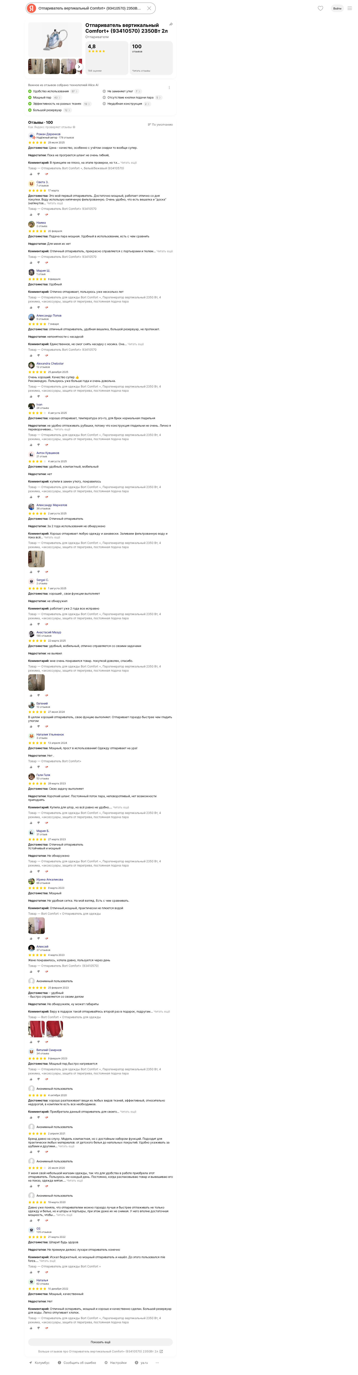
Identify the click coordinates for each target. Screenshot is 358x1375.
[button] (36, 66)
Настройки (118, 1363)
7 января (53, 323)
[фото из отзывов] (36, 559)
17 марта (53, 190)
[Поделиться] (171, 24)
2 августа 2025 (57, 513)
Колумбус (42, 1363)
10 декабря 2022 (58, 1288)
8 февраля (54, 279)
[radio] (31, 174)
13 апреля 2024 (57, 742)
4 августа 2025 (57, 412)
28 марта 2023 (57, 783)
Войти (337, 8)
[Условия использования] (169, 87)
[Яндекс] (31, 8)
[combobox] (90, 8)
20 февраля (55, 231)
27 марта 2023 (57, 839)
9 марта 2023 (56, 887)
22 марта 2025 (57, 640)
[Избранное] (320, 8)
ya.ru (144, 1363)
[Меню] (350, 8)
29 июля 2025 (56, 142)
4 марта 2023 (56, 954)
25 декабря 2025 (58, 371)
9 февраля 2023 (57, 1058)
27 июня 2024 (56, 711)
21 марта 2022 (56, 1236)
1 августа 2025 (57, 588)
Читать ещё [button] (129, 162)
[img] (37, 142)
